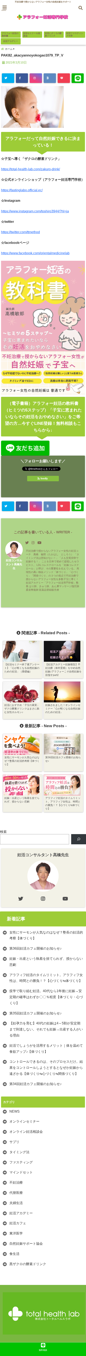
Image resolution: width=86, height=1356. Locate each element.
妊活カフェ (17, 1223)
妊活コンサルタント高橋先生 (14, 564)
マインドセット (21, 1172)
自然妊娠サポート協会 (26, 1243)
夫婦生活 (16, 1203)
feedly (44, 478)
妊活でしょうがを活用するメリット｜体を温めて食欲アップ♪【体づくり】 (46, 1048)
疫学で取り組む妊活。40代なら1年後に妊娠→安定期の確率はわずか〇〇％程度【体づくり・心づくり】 (46, 997)
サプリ (14, 1142)
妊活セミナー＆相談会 (31, 34)
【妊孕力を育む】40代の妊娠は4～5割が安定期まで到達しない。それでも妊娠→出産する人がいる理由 (46, 1029)
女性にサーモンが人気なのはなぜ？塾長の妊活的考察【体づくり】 (46, 935)
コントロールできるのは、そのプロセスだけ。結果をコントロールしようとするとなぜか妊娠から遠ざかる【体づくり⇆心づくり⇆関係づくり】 (46, 1067)
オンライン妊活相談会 (26, 1131)
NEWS (14, 1111)
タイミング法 (19, 1152)
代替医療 (16, 1192)
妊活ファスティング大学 (74, 34)
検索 (3, 831)
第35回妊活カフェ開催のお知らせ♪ (35, 1013)
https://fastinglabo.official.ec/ (22, 190)
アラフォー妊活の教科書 (10, 34)
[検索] (78, 839)
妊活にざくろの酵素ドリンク (53, 34)
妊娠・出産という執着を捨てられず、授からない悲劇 (46, 961)
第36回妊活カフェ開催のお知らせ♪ (35, 948)
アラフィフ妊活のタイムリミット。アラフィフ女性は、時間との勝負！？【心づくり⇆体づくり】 (46, 978)
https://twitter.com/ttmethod (20, 232)
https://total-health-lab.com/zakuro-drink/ (30, 169)
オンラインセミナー (24, 1121)
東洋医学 (16, 1233)
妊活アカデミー (10, 41)
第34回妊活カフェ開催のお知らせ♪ (35, 1084)
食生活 (14, 1254)
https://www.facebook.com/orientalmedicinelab (35, 253)
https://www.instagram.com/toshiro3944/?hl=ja (35, 211)
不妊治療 (16, 1182)
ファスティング (21, 1162)
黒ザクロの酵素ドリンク (27, 1264)
